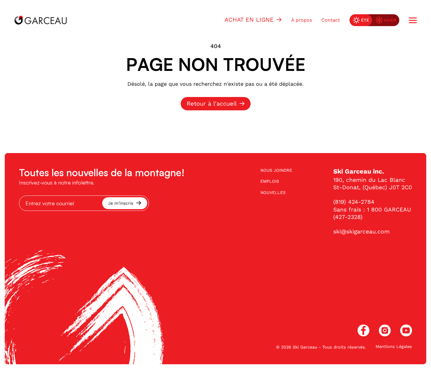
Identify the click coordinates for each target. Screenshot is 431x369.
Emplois (269, 181)
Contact (330, 20)
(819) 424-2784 (353, 201)
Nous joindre (276, 170)
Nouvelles (273, 192)
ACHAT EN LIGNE (249, 19)
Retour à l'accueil (212, 103)
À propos (301, 20)
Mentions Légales (394, 346)
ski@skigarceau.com (361, 231)
